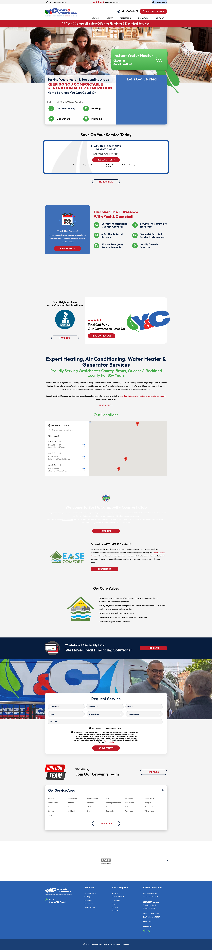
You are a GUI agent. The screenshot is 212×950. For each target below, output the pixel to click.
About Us (115, 893)
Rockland (71, 811)
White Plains (149, 811)
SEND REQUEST (106, 748)
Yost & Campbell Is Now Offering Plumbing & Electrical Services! (108, 23)
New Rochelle (111, 807)
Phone (52, 714)
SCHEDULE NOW (67, 248)
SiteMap (125, 944)
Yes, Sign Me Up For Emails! (106, 728)
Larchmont (52, 807)
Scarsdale (110, 811)
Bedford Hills (72, 798)
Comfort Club (81, 516)
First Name (54, 706)
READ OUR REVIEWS (101, 336)
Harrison (70, 803)
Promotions (116, 900)
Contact (115, 911)
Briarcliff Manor (92, 798)
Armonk (51, 798)
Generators (88, 904)
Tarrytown (129, 811)
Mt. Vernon (91, 807)
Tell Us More (54, 721)
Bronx (108, 798)
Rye (88, 811)
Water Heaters (89, 907)
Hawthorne (129, 803)
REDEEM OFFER (105, 160)
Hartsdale (90, 803)
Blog (113, 904)
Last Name (92, 706)
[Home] (61, 11)
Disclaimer (103, 944)
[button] (45, 861)
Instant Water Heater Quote (133, 58)
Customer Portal (118, 897)
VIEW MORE (106, 823)
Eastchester (53, 803)
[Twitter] (149, 931)
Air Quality (88, 900)
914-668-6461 (129, 11)
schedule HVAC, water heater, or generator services (142, 396)
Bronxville (129, 798)
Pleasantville (149, 807)
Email (129, 706)
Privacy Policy (116, 728)
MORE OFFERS (106, 182)
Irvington (148, 803)
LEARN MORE (104, 569)
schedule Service (154, 11)
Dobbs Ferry (149, 798)
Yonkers (51, 815)
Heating (87, 897)
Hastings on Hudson (113, 803)
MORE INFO (65, 338)
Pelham (128, 807)
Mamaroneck (72, 807)
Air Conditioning (90, 893)
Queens (51, 811)
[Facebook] (144, 931)
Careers (115, 907)
